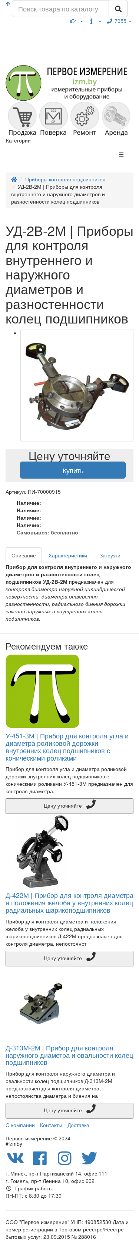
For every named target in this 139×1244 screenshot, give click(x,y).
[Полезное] (76, 20)
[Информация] (95, 20)
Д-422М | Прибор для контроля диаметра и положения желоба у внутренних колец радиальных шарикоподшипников (69, 902)
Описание (23, 555)
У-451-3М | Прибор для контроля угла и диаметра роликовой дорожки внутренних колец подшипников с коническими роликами (67, 746)
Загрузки (110, 555)
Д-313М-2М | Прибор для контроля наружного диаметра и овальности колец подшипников (69, 1055)
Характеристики (68, 555)
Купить (73, 470)
